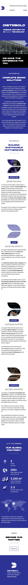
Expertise (13, 6)
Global (24, 6)
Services (19, 6)
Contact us (14, 548)
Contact (12, 10)
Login (25, 10)
